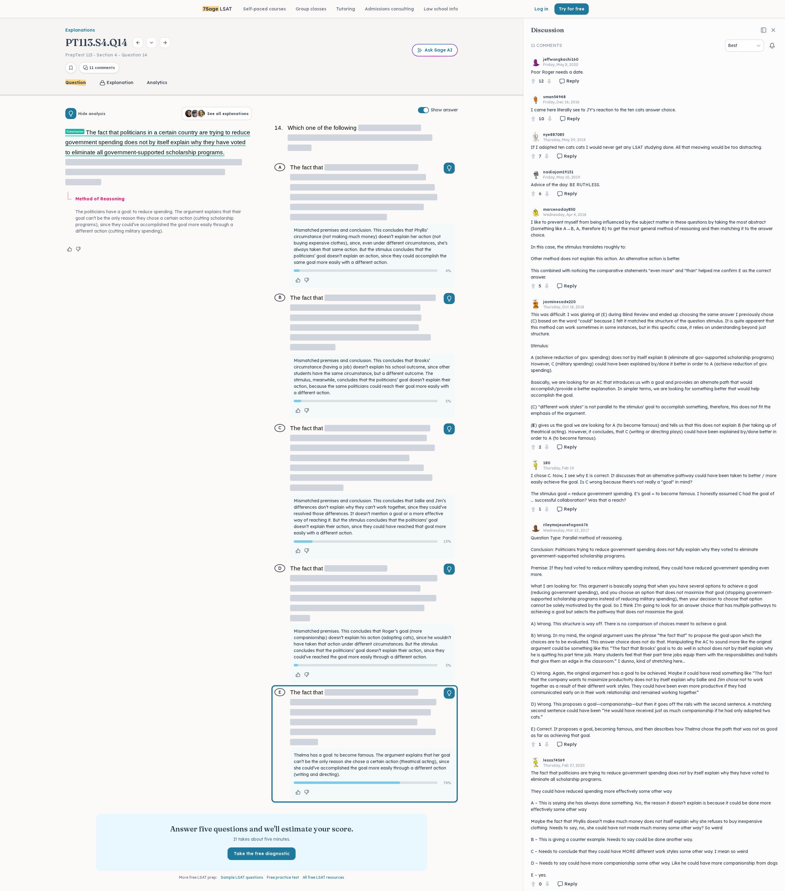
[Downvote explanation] (78, 249)
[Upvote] (533, 81)
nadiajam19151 (558, 172)
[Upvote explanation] (69, 249)
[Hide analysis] (70, 113)
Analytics (157, 82)
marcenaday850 (559, 209)
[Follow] (772, 46)
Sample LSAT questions (242, 877)
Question (75, 82)
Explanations (80, 30)
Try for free (571, 9)
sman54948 (554, 96)
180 (546, 463)
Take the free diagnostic (261, 853)
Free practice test (283, 877)
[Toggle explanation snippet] (449, 168)
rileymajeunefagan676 (565, 525)
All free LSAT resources (323, 877)
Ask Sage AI (438, 50)
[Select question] (151, 42)
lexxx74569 (554, 760)
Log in (541, 9)
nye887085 (553, 134)
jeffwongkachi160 (560, 59)
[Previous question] (138, 42)
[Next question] (164, 42)
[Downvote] (549, 81)
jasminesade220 (559, 301)
